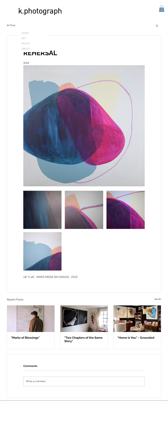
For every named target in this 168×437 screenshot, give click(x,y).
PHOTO (25, 43)
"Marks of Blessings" (25, 337)
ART (23, 38)
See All (157, 299)
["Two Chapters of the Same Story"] (84, 318)
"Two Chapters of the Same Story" (83, 339)
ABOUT (25, 48)
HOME (25, 33)
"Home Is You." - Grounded (135, 337)
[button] (161, 8)
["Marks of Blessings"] (30, 318)
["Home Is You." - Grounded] (137, 318)
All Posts (11, 25)
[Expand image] (42, 210)
